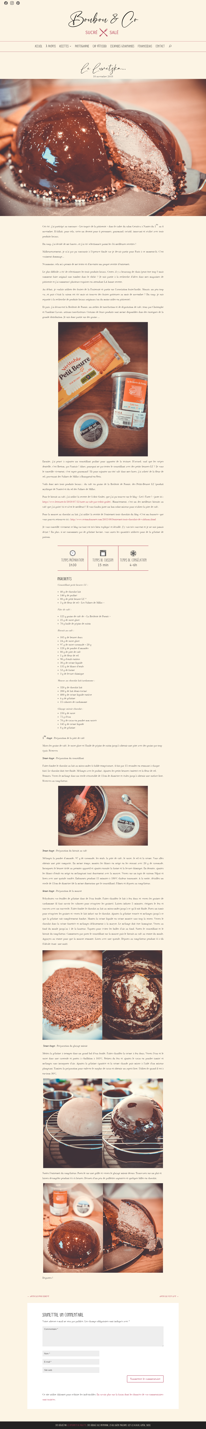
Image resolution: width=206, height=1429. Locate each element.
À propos (51, 46)
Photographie (82, 46)
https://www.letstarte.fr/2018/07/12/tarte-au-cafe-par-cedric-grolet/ (76, 501)
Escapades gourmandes (122, 46)
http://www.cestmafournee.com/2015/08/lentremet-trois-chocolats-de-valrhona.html (113, 519)
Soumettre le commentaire (145, 1378)
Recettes (64, 46)
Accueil (38, 46)
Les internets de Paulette (76, 1425)
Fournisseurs (145, 46)
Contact (160, 46)
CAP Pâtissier (100, 46)
